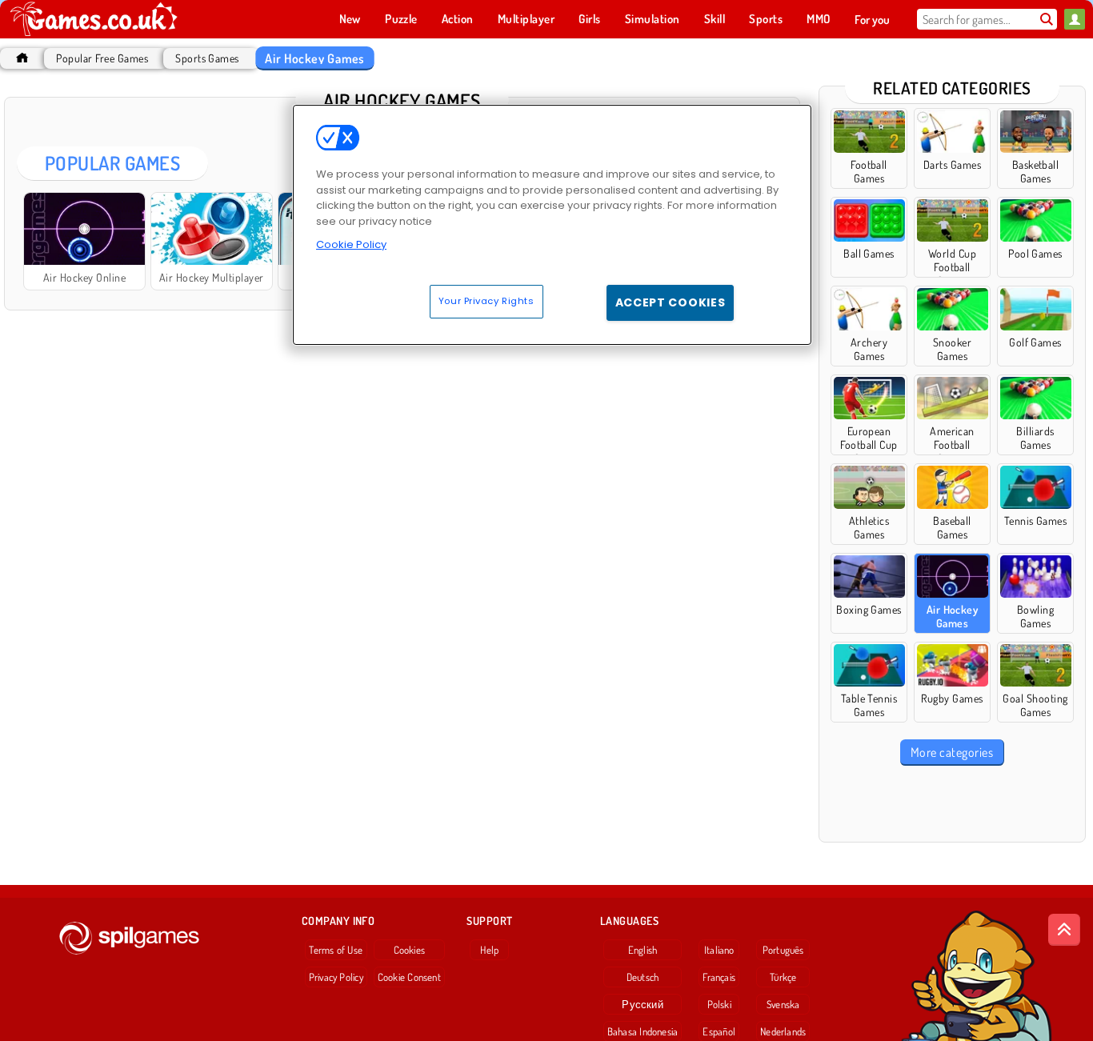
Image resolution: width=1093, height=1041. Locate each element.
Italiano (719, 949)
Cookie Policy (351, 244)
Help (489, 949)
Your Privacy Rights (486, 300)
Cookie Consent (409, 977)
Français (719, 977)
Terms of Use (335, 949)
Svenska (783, 1004)
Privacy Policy (336, 977)
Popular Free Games (102, 58)
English (643, 949)
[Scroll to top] (1064, 930)
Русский (642, 1004)
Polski (719, 1004)
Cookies (410, 949)
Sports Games (207, 58)
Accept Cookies (670, 302)
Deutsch (643, 977)
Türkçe (783, 977)
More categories (952, 752)
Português (783, 949)
